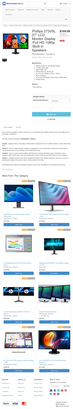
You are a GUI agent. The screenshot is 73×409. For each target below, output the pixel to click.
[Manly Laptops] (12, 2)
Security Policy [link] (38, 391)
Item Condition (8, 127)
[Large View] (4, 60)
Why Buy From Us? (32, 10)
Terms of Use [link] (38, 383)
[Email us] (51, 390)
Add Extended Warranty (40, 100)
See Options (54, 273)
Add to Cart (18, 225)
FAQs (42, 10)
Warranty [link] (21, 391)
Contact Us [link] (21, 387)
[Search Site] (45, 3)
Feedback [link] (5, 391)
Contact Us (8, 14)
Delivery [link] (20, 395)
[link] (55, 390)
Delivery (58, 10)
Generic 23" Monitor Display (48, 312)
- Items (64, 4)
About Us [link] (21, 383)
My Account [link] (5, 383)
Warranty (50, 10)
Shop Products (9, 10)
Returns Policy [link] (38, 395)
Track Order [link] (6, 387)
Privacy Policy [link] (38, 387)
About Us (21, 10)
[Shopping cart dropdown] (69, 3)
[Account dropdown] (66, 19)
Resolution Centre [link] (7, 395)
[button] (51, 119)
